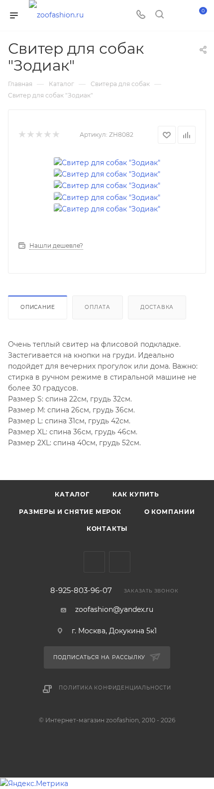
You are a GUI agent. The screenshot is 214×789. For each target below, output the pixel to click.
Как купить (135, 494)
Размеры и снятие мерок (70, 511)
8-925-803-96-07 (81, 590)
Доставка (157, 307)
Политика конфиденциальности (115, 688)
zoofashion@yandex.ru (114, 609)
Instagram (119, 562)
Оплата (97, 307)
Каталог (72, 494)
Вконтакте (94, 562)
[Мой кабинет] (178, 15)
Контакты (107, 528)
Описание (37, 307)
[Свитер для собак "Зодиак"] (107, 161)
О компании (169, 511)
